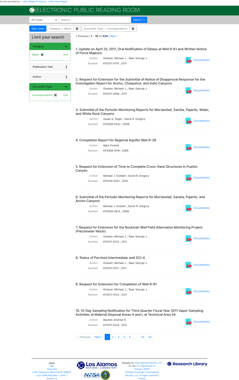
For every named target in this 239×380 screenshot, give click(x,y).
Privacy (142, 378)
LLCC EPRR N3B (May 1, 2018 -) (52, 375)
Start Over (37, 28)
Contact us (51, 378)
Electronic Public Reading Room (84, 10)
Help (52, 366)
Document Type (42, 86)
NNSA (147, 369)
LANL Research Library (33, 1)
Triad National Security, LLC (148, 363)
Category (38, 46)
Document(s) (202, 60)
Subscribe (52, 369)
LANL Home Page (57, 1)
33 (142, 337)
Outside (129, 372)
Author (37, 76)
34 (150, 337)
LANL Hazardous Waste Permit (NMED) (51, 372)
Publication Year (43, 66)
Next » (114, 36)
